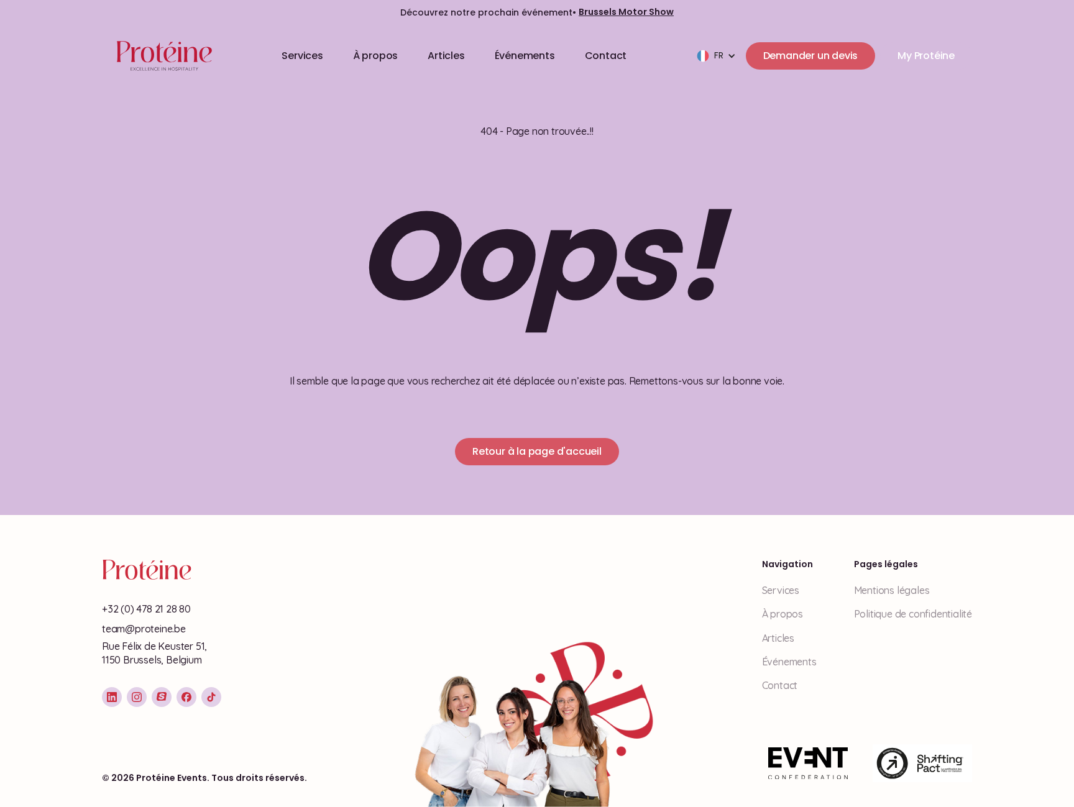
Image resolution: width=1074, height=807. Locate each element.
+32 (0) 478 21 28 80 (146, 609)
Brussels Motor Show (626, 12)
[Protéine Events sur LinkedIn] (112, 697)
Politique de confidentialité (913, 614)
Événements (525, 55)
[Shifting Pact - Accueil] (922, 763)
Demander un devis (810, 55)
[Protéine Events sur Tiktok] (211, 697)
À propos (375, 55)
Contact (606, 55)
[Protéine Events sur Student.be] (162, 697)
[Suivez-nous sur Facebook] (186, 697)
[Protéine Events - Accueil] (162, 56)
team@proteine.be (144, 628)
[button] (716, 56)
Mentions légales (892, 590)
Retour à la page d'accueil (537, 451)
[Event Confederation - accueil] (808, 763)
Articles (446, 55)
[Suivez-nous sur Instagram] (137, 697)
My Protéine (926, 55)
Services (302, 55)
